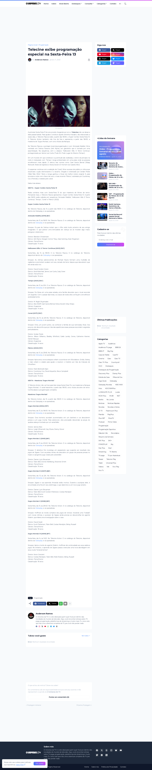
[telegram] (51, 627)
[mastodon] (97, 755)
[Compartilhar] (88, 60)
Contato (113, 4)
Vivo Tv (101, 470)
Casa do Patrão (104, 355)
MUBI (111, 396)
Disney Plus (117, 373)
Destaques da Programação (109, 370)
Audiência (111, 344)
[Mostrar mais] (70, 603)
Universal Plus (111, 463)
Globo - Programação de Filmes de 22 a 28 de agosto (115, 175)
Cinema (101, 359)
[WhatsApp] (61, 603)
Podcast (102, 422)
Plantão (101, 414)
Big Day (110, 351)
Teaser (101, 459)
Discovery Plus (104, 373)
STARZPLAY (103, 444)
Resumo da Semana (106, 437)
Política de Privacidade (109, 767)
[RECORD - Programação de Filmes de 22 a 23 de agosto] (102, 186)
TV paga (101, 455)
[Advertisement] (76, 24)
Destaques (76, 4)
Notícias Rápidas (114, 403)
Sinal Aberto (64, 4)
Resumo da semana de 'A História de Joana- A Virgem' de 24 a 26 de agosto (116, 165)
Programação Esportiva (107, 429)
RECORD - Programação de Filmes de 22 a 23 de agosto (115, 185)
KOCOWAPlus (110, 388)
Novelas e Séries (114, 407)
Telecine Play (111, 459)
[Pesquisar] (124, 3)
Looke (117, 392)
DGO (100, 366)
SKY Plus (102, 441)
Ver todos (85, 636)
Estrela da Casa (104, 377)
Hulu (100, 388)
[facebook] (36, 627)
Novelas (101, 407)
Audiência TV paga (105, 347)
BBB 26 (118, 347)
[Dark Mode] (120, 3)
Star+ (110, 448)
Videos (101, 467)
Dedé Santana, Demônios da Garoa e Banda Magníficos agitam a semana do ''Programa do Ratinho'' (116, 206)
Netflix (101, 400)
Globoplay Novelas (105, 385)
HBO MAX (119, 385)
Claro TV (117, 359)
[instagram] (39, 627)
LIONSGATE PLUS (105, 392)
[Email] (65, 603)
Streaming (102, 452)
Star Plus (102, 448)
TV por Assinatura (114, 455)
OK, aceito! (39, 764)
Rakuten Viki (103, 433)
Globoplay (39, 223)
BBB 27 (101, 351)
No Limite (110, 400)
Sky (112, 444)
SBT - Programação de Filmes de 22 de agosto (116, 196)
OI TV (101, 411)
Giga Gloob (103, 381)
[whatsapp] (48, 627)
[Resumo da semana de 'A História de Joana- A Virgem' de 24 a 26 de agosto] (102, 165)
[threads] (56, 627)
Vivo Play (116, 467)
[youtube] (45, 627)
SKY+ (110, 441)
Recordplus (115, 433)
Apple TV (102, 344)
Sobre (53, 4)
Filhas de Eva (117, 377)
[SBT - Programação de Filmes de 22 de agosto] (102, 196)
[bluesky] (54, 627)
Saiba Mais (19, 765)
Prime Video (112, 422)
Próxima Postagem (84, 705)
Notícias (101, 403)
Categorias (101, 4)
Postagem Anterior (34, 705)
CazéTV (115, 355)
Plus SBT (102, 418)
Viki (108, 467)
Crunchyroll (115, 362)
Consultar (88, 4)
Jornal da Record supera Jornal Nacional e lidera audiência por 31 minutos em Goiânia (115, 216)
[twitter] (42, 627)
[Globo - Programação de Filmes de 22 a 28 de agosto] (102, 175)
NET (118, 396)
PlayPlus (110, 414)
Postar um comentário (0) (59, 697)
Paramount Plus (112, 411)
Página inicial (32, 45)
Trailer (101, 463)
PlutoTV (111, 418)
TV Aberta (113, 452)
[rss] (106, 755)
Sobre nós (95, 767)
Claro (109, 359)
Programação (43, 45)
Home (46, 4)
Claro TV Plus (103, 362)
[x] (102, 750)
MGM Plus (102, 396)
